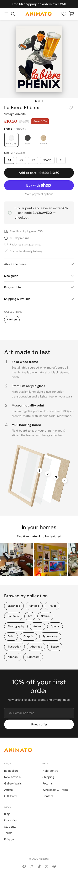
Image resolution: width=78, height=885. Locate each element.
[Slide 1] (36, 101)
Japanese (14, 606)
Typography (50, 636)
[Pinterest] (54, 866)
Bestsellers (11, 771)
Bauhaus (13, 616)
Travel (52, 606)
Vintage (34, 606)
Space (55, 646)
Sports (55, 626)
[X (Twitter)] (47, 866)
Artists (8, 790)
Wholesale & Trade (55, 790)
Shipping (48, 777)
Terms (8, 833)
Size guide (11, 276)
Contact (47, 796)
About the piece (15, 264)
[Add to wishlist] (71, 107)
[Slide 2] (39, 101)
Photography (16, 626)
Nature (45, 616)
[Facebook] (24, 866)
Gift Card (10, 796)
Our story (10, 820)
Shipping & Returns (17, 299)
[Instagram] (32, 866)
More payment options (39, 194)
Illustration (14, 646)
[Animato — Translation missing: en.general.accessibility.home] (39, 750)
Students (10, 826)
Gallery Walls (13, 783)
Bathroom (33, 657)
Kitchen (12, 319)
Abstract (36, 646)
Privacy (9, 839)
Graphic (29, 636)
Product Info (12, 287)
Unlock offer (39, 724)
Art (30, 616)
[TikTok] (39, 866)
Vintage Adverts (15, 114)
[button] (13, 14)
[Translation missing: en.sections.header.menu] (6, 14)
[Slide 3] (42, 101)
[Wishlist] (63, 13)
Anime (37, 626)
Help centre (50, 771)
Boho (11, 636)
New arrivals (12, 777)
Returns (47, 783)
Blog (7, 814)
